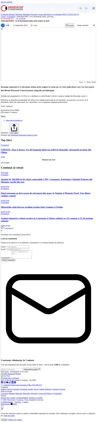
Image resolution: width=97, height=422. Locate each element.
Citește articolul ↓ (83, 25)
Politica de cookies (15, 420)
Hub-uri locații (6, 391)
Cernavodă (42, 14)
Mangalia (19, 14)
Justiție (30, 389)
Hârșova (49, 14)
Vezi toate (4, 173)
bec (9, 135)
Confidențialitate (22, 398)
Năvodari (34, 14)
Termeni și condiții (35, 398)
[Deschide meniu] (93, 8)
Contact (12, 398)
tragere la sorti (32, 135)
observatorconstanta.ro (14, 120)
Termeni (18, 402)
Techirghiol (57, 14)
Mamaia (12, 14)
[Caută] (80, 8)
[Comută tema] (86, 8)
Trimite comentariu (8, 260)
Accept (4, 420)
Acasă (3, 17)
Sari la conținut (6, 2)
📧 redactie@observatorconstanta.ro (14, 385)
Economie (15, 389)
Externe (62, 389)
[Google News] (15, 383)
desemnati (14, 135)
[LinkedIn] (12, 383)
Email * (4, 249)
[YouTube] (7, 383)
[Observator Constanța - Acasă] (13, 8)
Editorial (48, 389)
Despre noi (5, 398)
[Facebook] (2, 383)
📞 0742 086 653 (35, 385)
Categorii (4, 387)
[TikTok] (10, 383)
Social (36, 389)
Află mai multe (9, 416)
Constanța (5, 14)
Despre (3, 396)
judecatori (22, 135)
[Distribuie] (94, 25)
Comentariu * (6, 258)
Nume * (4, 247)
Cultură (41, 389)
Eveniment (11, 17)
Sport (9, 389)
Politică (4, 389)
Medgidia (26, 14)
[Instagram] (5, 383)
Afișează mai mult (48, 160)
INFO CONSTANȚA (70, 14)
